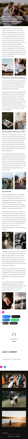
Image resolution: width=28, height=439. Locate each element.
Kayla (4, 23)
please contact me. (16, 289)
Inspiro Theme (11, 436)
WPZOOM (18, 436)
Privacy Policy (5, 432)
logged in (10, 359)
